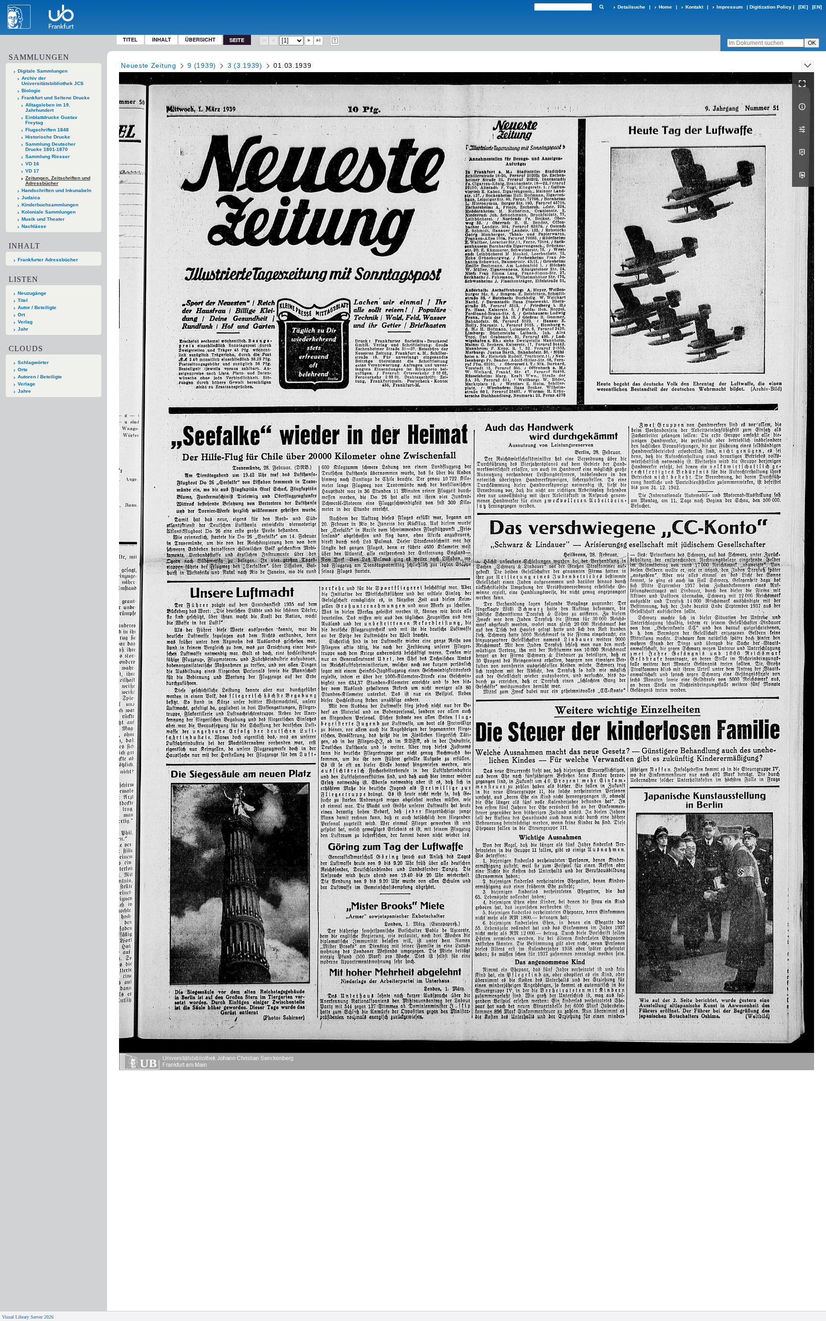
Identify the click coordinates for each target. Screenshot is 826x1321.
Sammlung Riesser (47, 156)
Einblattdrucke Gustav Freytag (51, 120)
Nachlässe (34, 226)
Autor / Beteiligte (37, 307)
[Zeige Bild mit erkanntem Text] (335, 40)
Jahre (24, 391)
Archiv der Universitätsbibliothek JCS (53, 80)
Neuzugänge (32, 293)
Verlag (25, 321)
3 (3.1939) (245, 65)
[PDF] (803, 152)
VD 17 (32, 170)
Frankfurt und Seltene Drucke (56, 97)
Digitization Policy (771, 7)
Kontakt (694, 7)
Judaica (31, 197)
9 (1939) (201, 65)
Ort (21, 314)
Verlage (26, 384)
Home (665, 7)
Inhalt (161, 39)
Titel (130, 39)
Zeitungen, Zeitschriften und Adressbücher (57, 180)
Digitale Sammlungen (42, 71)
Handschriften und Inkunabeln (56, 190)
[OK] (601, 7)
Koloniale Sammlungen (49, 212)
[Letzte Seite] (318, 40)
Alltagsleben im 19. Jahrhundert (47, 107)
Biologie (31, 90)
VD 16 (32, 163)
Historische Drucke (47, 137)
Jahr (23, 329)
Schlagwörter (33, 362)
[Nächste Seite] (309, 40)
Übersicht (200, 39)
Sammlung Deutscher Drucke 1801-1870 (50, 146)
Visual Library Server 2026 (28, 1317)
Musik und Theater (43, 219)
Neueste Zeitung (148, 65)
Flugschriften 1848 (47, 129)
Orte (23, 369)
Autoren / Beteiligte (40, 376)
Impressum (730, 7)
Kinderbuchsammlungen (50, 204)
